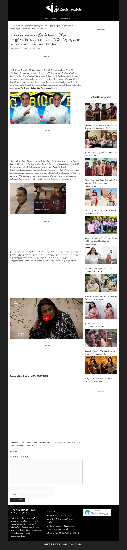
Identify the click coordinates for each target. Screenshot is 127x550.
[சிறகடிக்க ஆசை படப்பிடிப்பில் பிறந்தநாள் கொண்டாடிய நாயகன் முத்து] (101, 338)
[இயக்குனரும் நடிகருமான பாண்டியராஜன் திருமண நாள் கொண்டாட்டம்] (101, 112)
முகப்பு (46, 19)
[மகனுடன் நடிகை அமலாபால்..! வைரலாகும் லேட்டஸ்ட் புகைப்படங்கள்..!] (101, 283)
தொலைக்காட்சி (65, 19)
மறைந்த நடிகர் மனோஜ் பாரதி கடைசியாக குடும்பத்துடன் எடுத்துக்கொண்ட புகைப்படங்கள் (101, 241)
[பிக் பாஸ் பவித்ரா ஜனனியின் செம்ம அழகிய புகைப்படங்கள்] (101, 255)
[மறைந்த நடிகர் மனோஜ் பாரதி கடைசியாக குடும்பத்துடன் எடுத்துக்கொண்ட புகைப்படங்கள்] (101, 225)
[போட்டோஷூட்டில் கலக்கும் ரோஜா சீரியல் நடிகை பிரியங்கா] (101, 197)
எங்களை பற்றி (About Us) (57, 515)
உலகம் (75, 19)
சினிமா (54, 19)
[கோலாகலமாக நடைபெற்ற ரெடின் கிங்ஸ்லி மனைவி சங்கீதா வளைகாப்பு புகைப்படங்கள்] (101, 167)
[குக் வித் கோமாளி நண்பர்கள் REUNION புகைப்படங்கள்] (101, 139)
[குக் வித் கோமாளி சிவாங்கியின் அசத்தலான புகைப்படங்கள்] (101, 310)
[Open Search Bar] (82, 18)
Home (12, 26)
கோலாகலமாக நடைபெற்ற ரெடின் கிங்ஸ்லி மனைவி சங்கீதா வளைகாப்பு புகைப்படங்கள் (101, 183)
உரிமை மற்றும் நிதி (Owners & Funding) (63, 533)
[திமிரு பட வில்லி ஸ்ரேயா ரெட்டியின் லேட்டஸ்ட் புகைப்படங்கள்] (101, 365)
